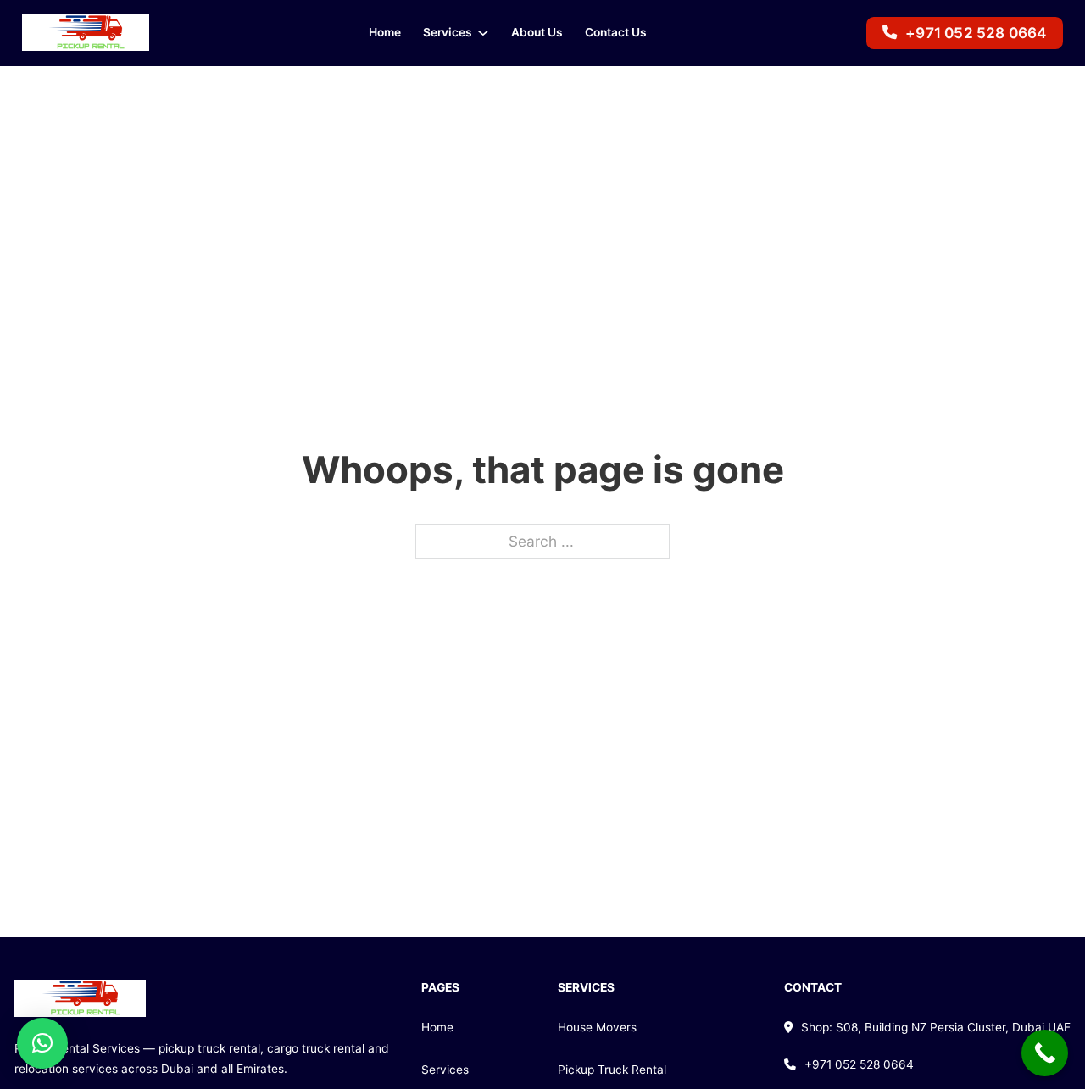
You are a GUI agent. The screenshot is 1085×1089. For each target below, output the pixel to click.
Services (447, 32)
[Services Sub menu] (483, 33)
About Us (537, 32)
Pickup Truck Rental (612, 1069)
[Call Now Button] (1044, 1053)
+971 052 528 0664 (975, 33)
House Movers (597, 1027)
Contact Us (616, 32)
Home (385, 32)
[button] (42, 1043)
